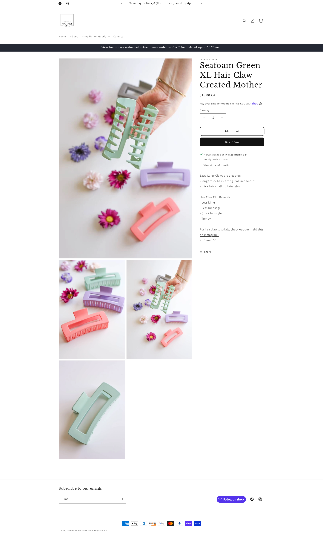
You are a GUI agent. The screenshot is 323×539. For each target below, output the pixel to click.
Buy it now (232, 142)
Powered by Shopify (97, 530)
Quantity (204, 110)
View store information (217, 165)
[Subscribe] (122, 499)
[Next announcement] (201, 3)
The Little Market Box (76, 530)
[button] (95, 36)
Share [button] (207, 251)
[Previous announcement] (122, 3)
